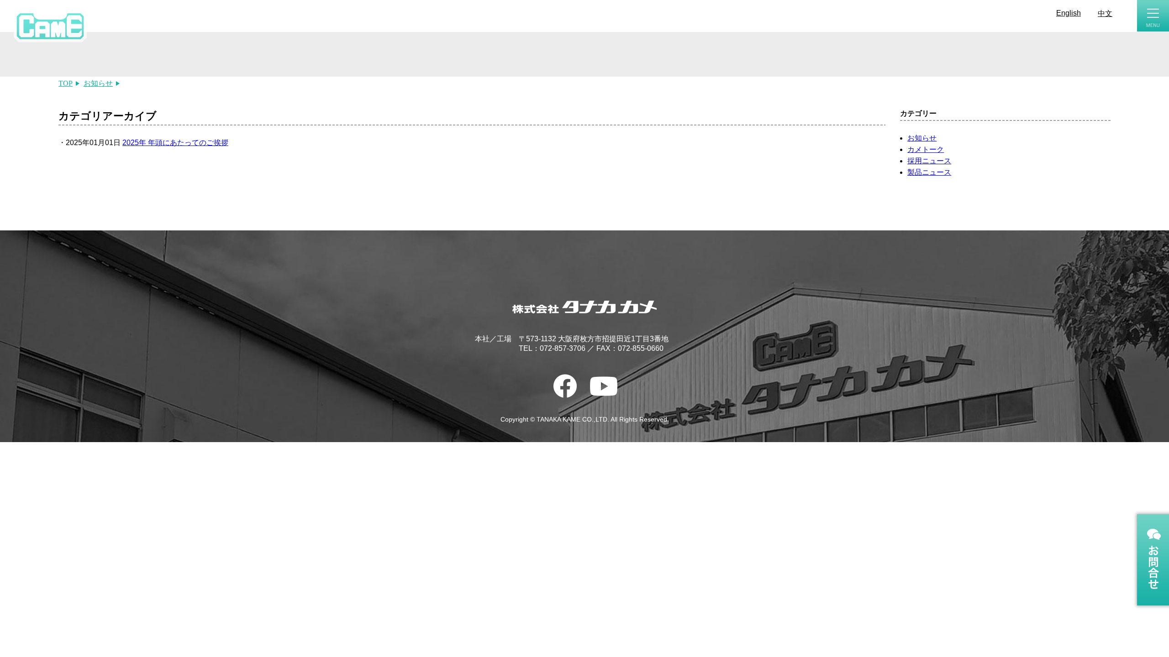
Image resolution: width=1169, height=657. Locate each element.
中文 (1105, 13)
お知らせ (922, 138)
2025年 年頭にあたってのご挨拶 (175, 142)
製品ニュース (929, 172)
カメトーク (925, 149)
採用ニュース (929, 161)
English (1068, 13)
